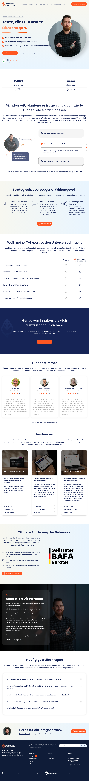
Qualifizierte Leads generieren (54, 133)
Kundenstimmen (33, 4)
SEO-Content (8, 509)
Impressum (70, 773)
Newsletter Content (70, 509)
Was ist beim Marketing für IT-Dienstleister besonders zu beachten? (33, 701)
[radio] (86, 144)
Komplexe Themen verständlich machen (57, 151)
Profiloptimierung (39, 509)
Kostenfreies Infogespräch (55, 756)
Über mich (49, 4)
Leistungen (24, 4)
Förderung (42, 4)
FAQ (64, 4)
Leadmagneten (69, 506)
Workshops (8, 506)
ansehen (54, 423)
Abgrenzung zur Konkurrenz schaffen (56, 161)
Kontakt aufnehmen (80, 4)
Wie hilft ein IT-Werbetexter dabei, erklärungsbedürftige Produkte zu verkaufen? (38, 695)
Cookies (85, 773)
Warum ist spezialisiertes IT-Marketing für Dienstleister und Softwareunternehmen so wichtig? (40, 687)
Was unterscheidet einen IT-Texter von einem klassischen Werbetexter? (34, 679)
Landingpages (9, 512)
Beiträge (37, 512)
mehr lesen (7, 414)
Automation (68, 512)
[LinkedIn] (2, 773)
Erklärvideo (51, 758)
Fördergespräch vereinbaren (13, 573)
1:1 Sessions (37, 506)
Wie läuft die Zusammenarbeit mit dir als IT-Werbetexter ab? (30, 708)
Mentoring (57, 4)
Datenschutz (78, 773)
